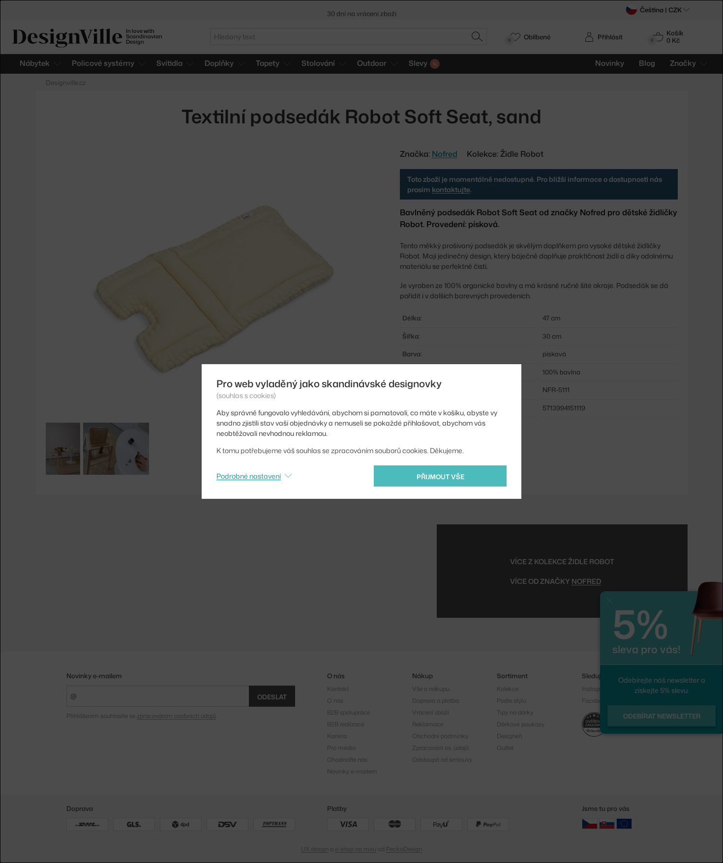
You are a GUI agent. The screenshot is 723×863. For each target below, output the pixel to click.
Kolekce (507, 689)
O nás (335, 700)
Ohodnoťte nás (347, 759)
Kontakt (338, 689)
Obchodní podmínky (440, 736)
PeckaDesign (404, 849)
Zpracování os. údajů (440, 748)
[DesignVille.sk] (607, 823)
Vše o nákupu (431, 689)
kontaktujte (451, 189)
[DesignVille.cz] (590, 823)
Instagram (596, 689)
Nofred (586, 581)
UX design (315, 849)
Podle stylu (511, 700)
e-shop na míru (355, 849)
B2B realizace (345, 724)
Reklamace (427, 724)
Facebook (595, 700)
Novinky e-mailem (94, 675)
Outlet (505, 748)
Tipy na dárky (515, 712)
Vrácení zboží (430, 712)
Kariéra (337, 736)
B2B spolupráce (348, 712)
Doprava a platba (435, 700)
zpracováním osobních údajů (176, 716)
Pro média (341, 748)
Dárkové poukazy (520, 724)
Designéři (509, 736)
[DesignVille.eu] (624, 823)
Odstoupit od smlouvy (442, 759)
